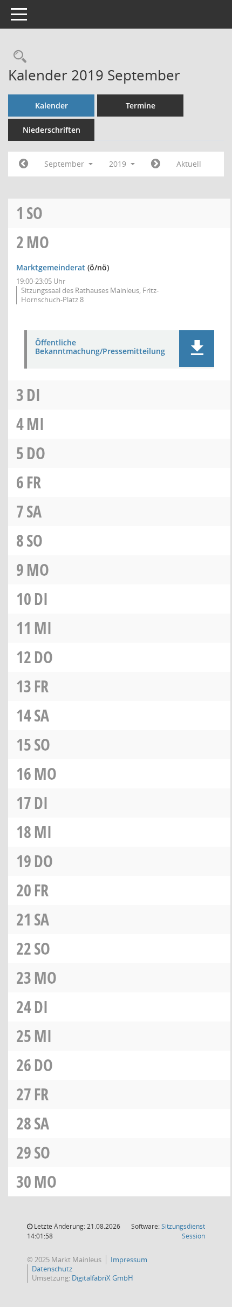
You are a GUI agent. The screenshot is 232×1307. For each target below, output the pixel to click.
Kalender (51, 105)
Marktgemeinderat (50, 267)
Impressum (129, 1259)
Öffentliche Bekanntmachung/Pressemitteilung (100, 347)
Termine (140, 105)
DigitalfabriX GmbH (102, 1278)
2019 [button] (118, 164)
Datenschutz (52, 1269)
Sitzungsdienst (183, 1231)
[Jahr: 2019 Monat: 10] (155, 164)
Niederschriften (51, 130)
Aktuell (188, 164)
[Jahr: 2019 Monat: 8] (23, 164)
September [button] (65, 164)
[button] (196, 348)
